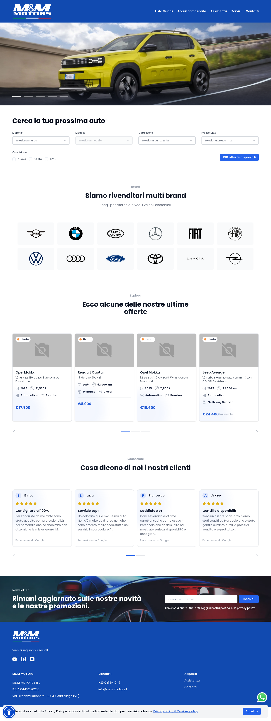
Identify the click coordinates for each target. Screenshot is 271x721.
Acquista (190, 674)
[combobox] (41, 140)
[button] (9, 712)
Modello (80, 133)
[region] (135, 383)
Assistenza (219, 11)
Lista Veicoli (164, 11)
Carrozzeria (145, 133)
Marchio (17, 133)
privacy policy (246, 608)
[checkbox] (14, 159)
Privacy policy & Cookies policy (175, 711)
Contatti (252, 11)
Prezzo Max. (208, 133)
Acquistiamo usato (191, 11)
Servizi (236, 11)
